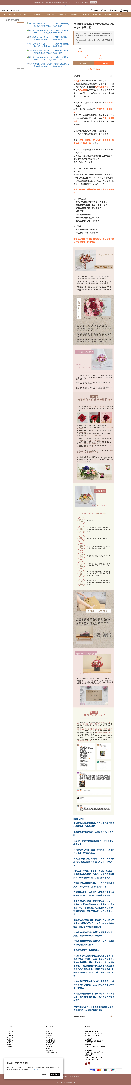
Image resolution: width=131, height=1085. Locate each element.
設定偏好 (45, 1074)
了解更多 (35, 1069)
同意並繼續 (55, 1074)
